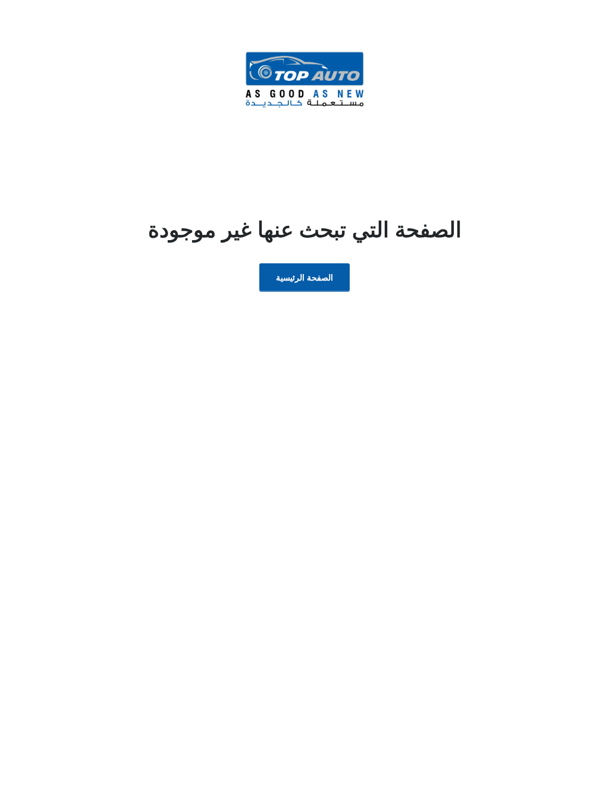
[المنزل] (304, 78)
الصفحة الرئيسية (304, 277)
